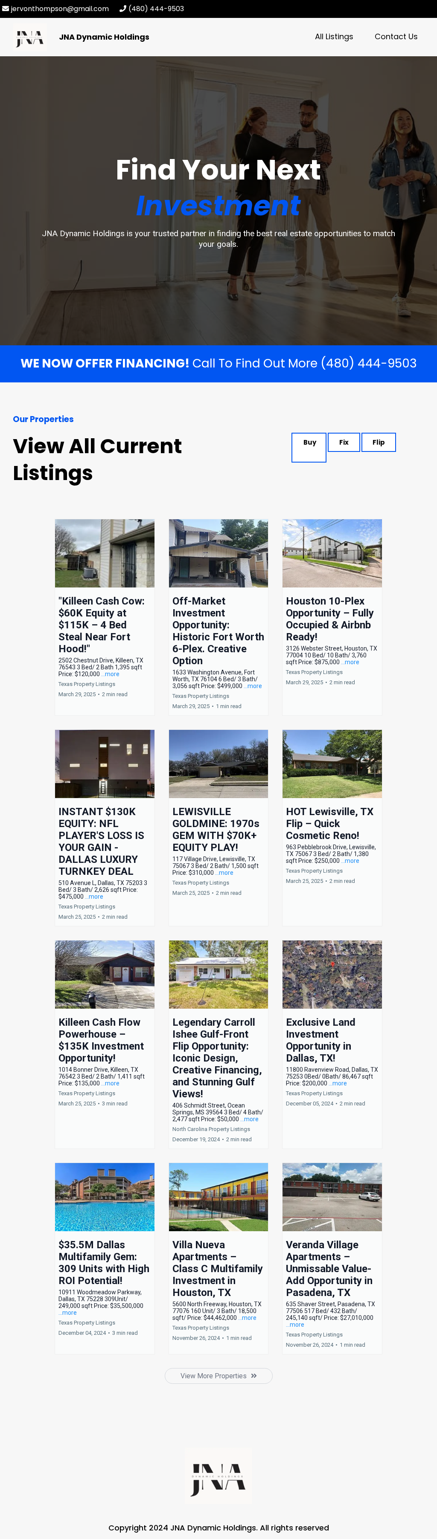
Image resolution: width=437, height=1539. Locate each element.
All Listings (334, 36)
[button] (105, 617)
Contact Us (396, 36)
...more (110, 674)
